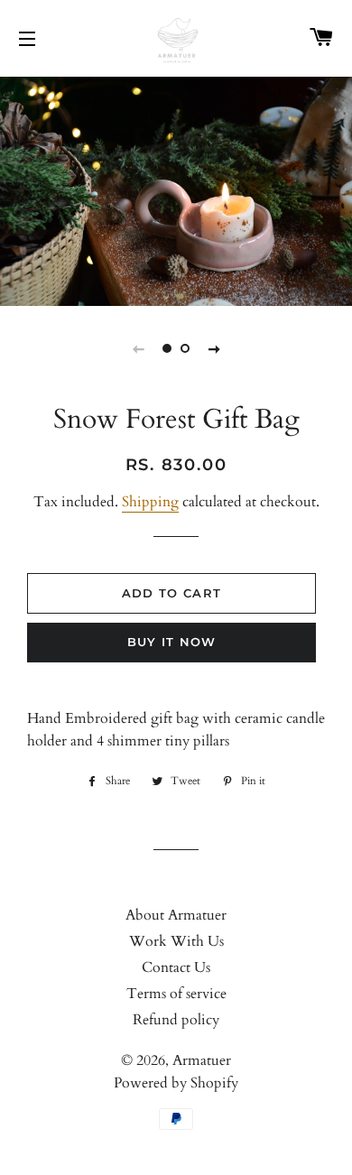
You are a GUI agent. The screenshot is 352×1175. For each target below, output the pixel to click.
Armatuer (201, 1060)
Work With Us (176, 941)
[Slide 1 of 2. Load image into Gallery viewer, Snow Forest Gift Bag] (167, 348)
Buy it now (172, 641)
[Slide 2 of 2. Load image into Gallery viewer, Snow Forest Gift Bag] (185, 348)
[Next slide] (214, 348)
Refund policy (176, 1020)
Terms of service (176, 994)
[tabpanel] (176, 189)
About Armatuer (176, 915)
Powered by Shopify (176, 1083)
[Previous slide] (138, 348)
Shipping (150, 502)
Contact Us (176, 967)
